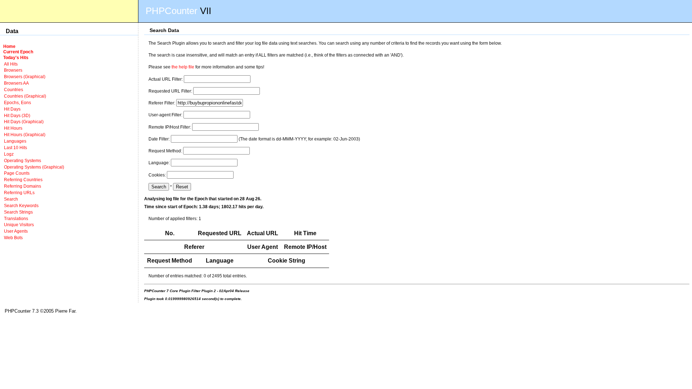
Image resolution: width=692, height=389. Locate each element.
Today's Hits (15, 57)
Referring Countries (23, 179)
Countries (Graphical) (25, 96)
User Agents (16, 231)
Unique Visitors (19, 224)
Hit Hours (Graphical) (24, 134)
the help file (183, 66)
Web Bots (13, 237)
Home (9, 46)
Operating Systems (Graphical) (34, 167)
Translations (16, 218)
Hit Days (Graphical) (24, 121)
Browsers (13, 70)
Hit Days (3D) (17, 115)
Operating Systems (22, 160)
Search (11, 199)
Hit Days (12, 109)
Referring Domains (22, 186)
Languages (15, 141)
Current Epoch (18, 51)
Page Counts (17, 173)
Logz (9, 154)
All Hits (11, 64)
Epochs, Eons (17, 102)
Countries (13, 89)
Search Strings (18, 212)
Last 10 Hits (15, 147)
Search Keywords (21, 205)
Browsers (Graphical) (24, 76)
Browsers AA (16, 83)
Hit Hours (13, 128)
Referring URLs (19, 192)
